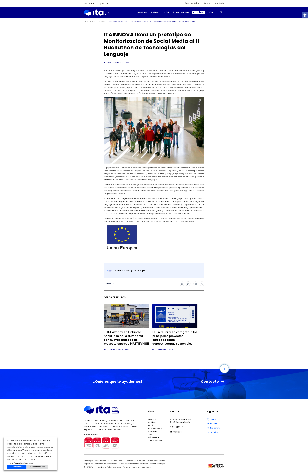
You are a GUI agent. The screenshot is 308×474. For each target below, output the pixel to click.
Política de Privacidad (136, 461)
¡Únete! (207, 3)
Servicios (142, 12)
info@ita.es (177, 432)
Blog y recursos (181, 12)
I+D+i (166, 12)
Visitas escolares (155, 440)
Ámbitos (155, 12)
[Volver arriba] (224, 368)
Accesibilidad (100, 461)
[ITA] (97, 15)
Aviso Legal (88, 461)
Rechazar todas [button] (37, 466)
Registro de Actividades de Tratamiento (100, 463)
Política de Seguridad (156, 461)
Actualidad (198, 12)
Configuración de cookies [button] (21, 463)
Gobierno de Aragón (125, 423)
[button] (305, 15)
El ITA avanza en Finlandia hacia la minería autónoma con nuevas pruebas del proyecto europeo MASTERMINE (126, 338)
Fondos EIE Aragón (157, 463)
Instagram (215, 428)
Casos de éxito (192, 3)
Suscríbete (89, 3)
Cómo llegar (153, 437)
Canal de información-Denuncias (133, 463)
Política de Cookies (116, 461)
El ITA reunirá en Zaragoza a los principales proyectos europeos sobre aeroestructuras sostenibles (174, 338)
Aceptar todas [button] (16, 466)
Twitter (213, 419)
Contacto (219, 3)
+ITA (211, 12)
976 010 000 (177, 427)
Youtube (214, 432)
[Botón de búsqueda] (220, 12)
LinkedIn (213, 423)
